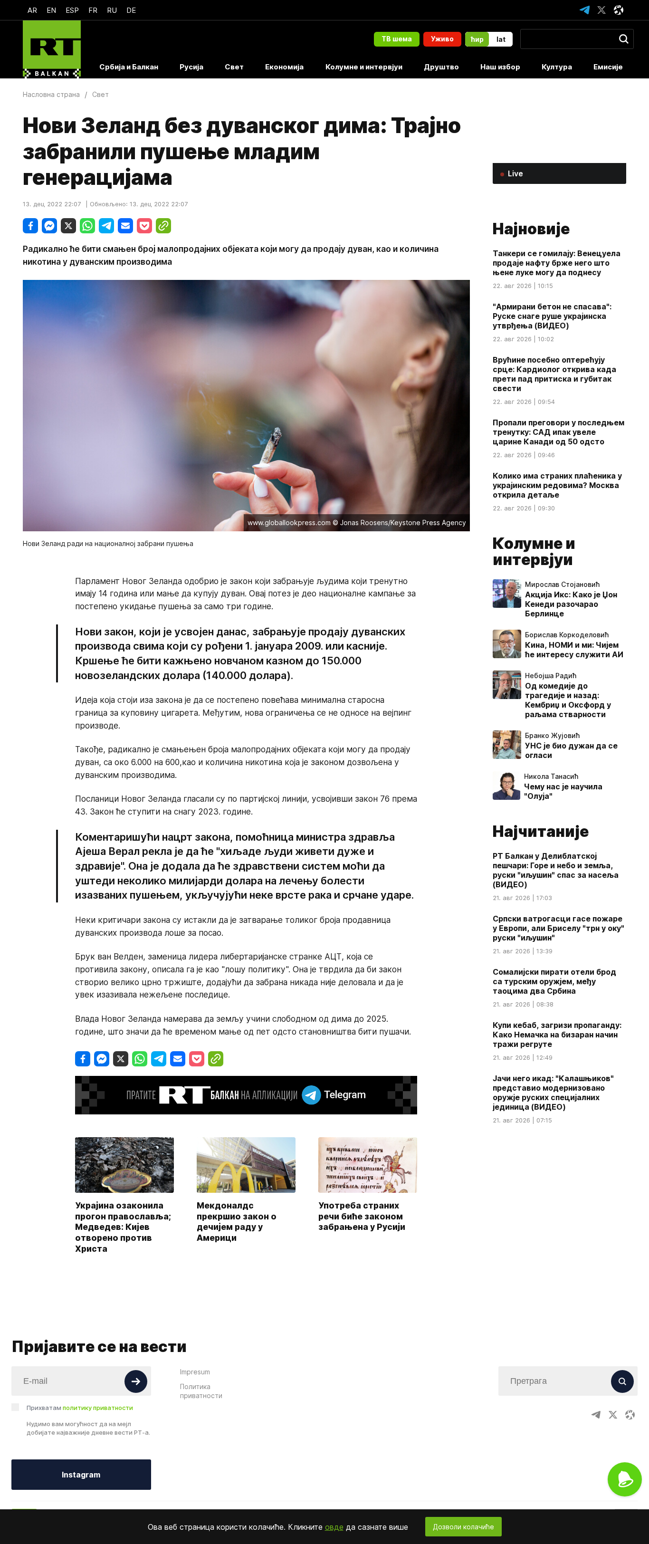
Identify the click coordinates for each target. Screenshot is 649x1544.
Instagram (81, 1474)
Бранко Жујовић (552, 735)
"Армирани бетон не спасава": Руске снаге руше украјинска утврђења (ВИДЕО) (552, 316)
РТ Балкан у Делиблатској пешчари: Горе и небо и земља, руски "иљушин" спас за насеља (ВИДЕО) (556, 870)
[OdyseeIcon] (618, 10)
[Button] (135, 1381)
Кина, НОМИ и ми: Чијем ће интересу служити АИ (574, 649)
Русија (191, 66)
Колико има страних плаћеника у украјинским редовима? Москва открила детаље (557, 485)
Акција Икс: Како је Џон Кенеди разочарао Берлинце (571, 604)
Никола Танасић (551, 776)
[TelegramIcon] (584, 10)
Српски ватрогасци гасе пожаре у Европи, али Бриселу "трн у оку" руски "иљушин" (558, 928)
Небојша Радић (550, 675)
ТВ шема (397, 39)
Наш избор (500, 66)
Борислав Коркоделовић (567, 635)
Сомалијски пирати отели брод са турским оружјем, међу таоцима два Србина (554, 981)
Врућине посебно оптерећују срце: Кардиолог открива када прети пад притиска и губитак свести (554, 374)
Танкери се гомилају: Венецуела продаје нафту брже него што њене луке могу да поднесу (556, 263)
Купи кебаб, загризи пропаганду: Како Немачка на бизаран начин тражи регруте (557, 1034)
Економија (284, 66)
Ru (112, 10)
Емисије (608, 66)
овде (334, 1527)
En (51, 10)
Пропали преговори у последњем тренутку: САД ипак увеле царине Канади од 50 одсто (558, 432)
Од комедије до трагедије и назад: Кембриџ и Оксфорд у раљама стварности (568, 700)
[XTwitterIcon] (601, 10)
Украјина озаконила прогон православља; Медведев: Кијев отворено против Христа (123, 1227)
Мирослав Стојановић (562, 584)
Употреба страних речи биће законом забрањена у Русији (361, 1216)
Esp (72, 10)
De (131, 10)
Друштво (441, 66)
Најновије (531, 229)
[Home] (52, 49)
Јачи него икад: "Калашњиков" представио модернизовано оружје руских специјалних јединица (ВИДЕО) (553, 1093)
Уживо (442, 39)
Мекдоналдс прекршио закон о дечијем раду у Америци (237, 1221)
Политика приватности (201, 1391)
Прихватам (80, 1407)
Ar (32, 10)
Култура (557, 66)
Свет (234, 66)
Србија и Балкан (128, 66)
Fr (92, 10)
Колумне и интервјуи (363, 66)
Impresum (195, 1372)
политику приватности (98, 1407)
